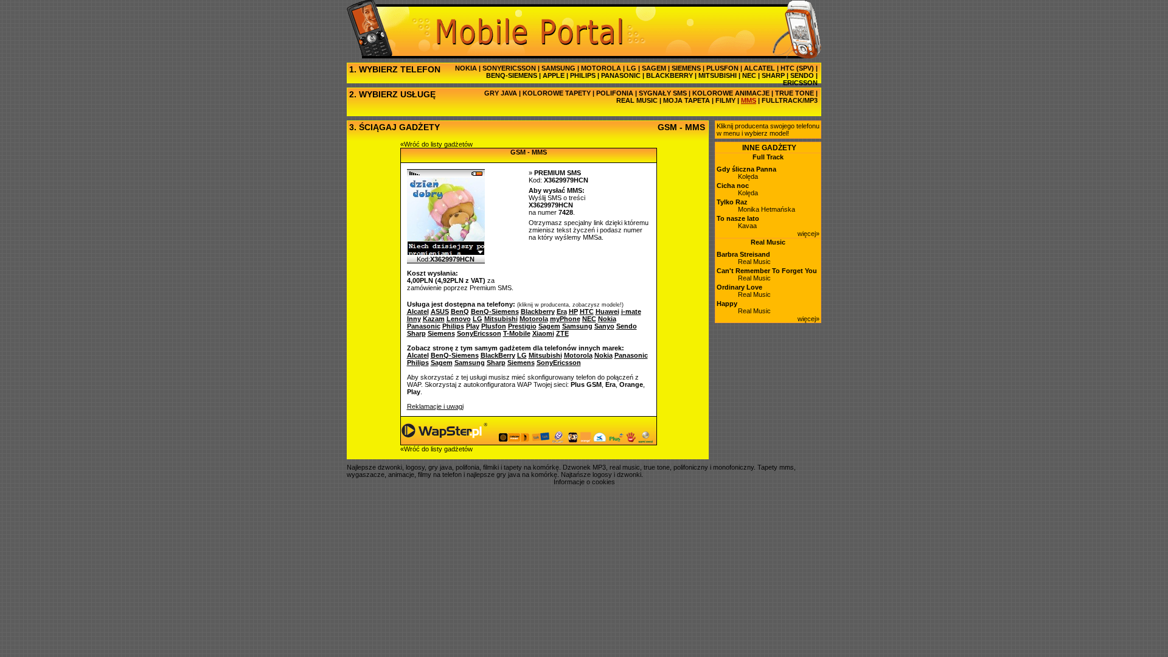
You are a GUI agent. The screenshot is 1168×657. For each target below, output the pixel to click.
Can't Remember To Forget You (767, 270)
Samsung (469, 362)
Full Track (768, 157)
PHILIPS (583, 75)
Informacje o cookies (584, 481)
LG (631, 68)
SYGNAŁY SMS (663, 93)
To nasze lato (738, 218)
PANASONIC (621, 75)
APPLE (554, 75)
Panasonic (631, 355)
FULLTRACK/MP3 (790, 100)
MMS (748, 100)
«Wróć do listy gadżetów (436, 144)
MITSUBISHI (717, 75)
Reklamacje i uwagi (435, 406)
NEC (749, 75)
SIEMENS (686, 68)
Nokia (603, 355)
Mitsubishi (545, 355)
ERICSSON (800, 82)
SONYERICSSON (509, 68)
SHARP (773, 75)
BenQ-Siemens (455, 355)
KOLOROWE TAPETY (557, 93)
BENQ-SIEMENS (511, 75)
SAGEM (654, 68)
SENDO (802, 75)
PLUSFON (722, 68)
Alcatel (418, 355)
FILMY (725, 100)
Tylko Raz (732, 202)
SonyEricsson (559, 362)
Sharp (496, 362)
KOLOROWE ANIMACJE (731, 93)
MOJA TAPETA (686, 100)
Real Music (768, 242)
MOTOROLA (601, 68)
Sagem (442, 362)
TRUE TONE (794, 93)
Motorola (578, 355)
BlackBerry (498, 355)
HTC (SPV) (797, 68)
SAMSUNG (558, 68)
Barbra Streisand (743, 254)
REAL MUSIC (637, 100)
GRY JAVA (500, 93)
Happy (727, 303)
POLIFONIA (614, 93)
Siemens (521, 362)
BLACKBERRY (669, 75)
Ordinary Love (739, 287)
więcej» (808, 233)
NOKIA (466, 68)
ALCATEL (759, 68)
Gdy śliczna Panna (746, 169)
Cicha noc (733, 185)
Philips (418, 362)
